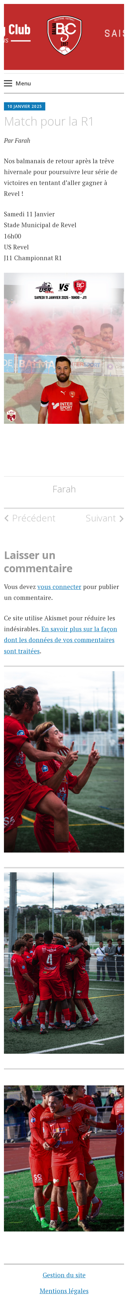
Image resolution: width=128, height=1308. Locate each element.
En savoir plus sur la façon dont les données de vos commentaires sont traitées (60, 640)
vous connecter (59, 586)
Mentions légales (64, 1291)
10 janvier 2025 (24, 106)
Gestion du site (64, 1275)
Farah (64, 489)
